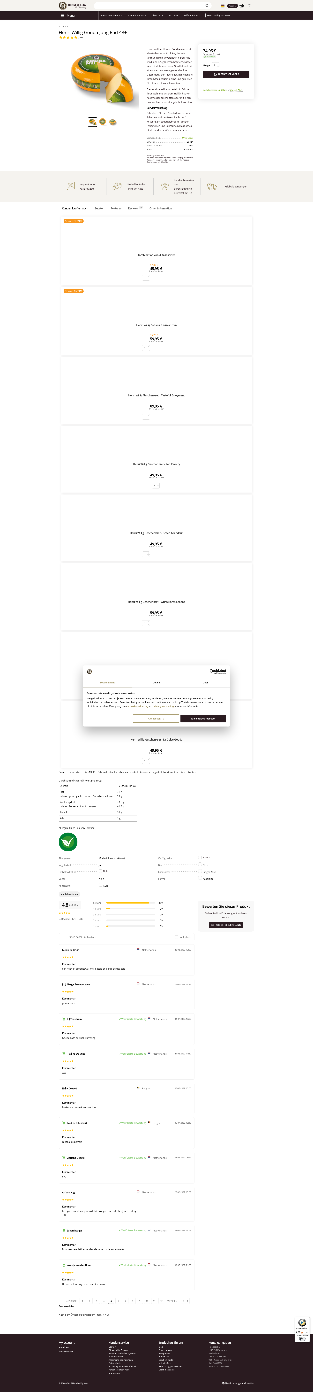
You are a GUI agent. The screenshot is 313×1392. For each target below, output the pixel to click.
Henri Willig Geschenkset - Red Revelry (156, 464)
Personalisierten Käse (119, 1369)
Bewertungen (165, 1350)
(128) (80, 37)
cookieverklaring (138, 706)
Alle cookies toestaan (203, 718)
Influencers (164, 1356)
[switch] (302, 1339)
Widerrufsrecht (116, 1356)
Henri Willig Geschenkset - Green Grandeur (156, 533)
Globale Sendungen (236, 186)
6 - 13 (185, 1300)
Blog (161, 1346)
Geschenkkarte (166, 1359)
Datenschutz (115, 1363)
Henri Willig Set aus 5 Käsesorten (156, 325)
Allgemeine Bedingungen (121, 1359)
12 (161, 1300)
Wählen (250, 1383)
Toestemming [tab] (107, 682)
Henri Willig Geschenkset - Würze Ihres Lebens (156, 602)
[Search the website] (207, 5)
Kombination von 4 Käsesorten (156, 255)
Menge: (206, 65)
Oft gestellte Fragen (118, 1350)
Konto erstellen (66, 1351)
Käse (140, 188)
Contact (112, 1346)
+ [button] (218, 63)
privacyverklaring (163, 706)
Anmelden (64, 1347)
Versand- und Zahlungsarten (122, 1353)
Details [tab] (157, 682)
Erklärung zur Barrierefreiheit (122, 1366)
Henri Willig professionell (170, 1366)
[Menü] (308, 1319)
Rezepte (90, 188)
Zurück (64, 26)
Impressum (114, 1372)
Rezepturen (164, 1353)
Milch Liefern (165, 1363)
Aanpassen (154, 718)
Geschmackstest (166, 1369)
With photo (185, 937)
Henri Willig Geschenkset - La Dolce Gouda (156, 739)
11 (154, 1300)
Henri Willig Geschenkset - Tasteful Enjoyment (156, 395)
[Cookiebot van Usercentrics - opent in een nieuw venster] (212, 671)
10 (147, 1300)
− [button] (218, 66)
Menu (71, 15)
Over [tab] (205, 682)
